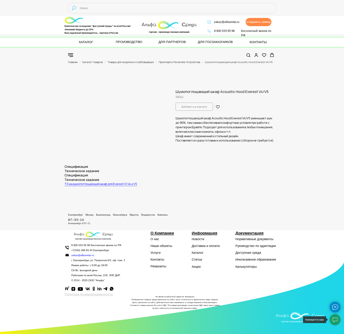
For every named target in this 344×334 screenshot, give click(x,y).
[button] (258, 22)
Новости (198, 239)
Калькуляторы (246, 266)
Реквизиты (158, 266)
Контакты (157, 259)
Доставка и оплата (206, 246)
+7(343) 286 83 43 (81, 250)
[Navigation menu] (70, 55)
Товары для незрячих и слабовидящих (131, 62)
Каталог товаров (92, 62)
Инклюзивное (245, 259)
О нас (154, 239)
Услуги (155, 252)
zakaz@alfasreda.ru (226, 21)
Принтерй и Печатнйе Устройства (179, 62)
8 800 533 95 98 (224, 30)
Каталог (198, 252)
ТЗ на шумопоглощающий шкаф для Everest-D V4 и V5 (100, 184)
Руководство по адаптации (255, 246)
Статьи (197, 259)
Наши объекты (161, 246)
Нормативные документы (254, 239)
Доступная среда (248, 252)
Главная (73, 62)
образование (266, 259)
